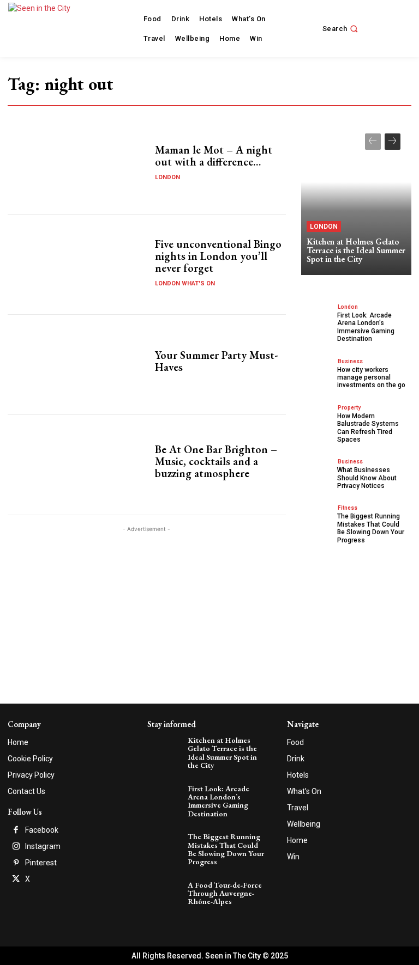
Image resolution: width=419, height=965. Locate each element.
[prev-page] (373, 141)
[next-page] (392, 141)
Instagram (43, 846)
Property (349, 408)
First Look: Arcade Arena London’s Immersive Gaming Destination (365, 327)
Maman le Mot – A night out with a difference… (213, 156)
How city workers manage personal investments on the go (371, 377)
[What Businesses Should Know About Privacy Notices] (317, 472)
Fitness (347, 508)
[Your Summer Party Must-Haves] (77, 364)
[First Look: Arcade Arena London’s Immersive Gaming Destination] (317, 317)
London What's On (185, 283)
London (167, 177)
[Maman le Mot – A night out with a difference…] (77, 164)
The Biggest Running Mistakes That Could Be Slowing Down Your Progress (370, 527)
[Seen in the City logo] (50, 27)
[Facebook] (16, 830)
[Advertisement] (147, 611)
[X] (16, 879)
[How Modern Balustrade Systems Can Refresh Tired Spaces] (317, 418)
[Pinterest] (16, 863)
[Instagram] (16, 847)
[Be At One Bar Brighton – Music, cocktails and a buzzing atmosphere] (77, 464)
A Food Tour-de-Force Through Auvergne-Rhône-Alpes (225, 893)
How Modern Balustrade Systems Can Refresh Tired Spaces (368, 427)
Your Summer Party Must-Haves (216, 361)
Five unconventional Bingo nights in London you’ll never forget (218, 256)
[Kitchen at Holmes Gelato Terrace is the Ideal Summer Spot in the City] (356, 199)
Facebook (41, 830)
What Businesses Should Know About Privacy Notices (367, 478)
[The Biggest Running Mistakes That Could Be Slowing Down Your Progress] (317, 518)
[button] (341, 28)
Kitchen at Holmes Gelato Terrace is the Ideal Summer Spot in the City (356, 250)
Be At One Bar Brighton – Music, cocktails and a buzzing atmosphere (216, 461)
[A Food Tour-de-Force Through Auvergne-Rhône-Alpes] (165, 893)
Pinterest (41, 862)
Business (350, 361)
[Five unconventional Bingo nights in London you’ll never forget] (77, 264)
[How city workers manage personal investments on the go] (317, 372)
